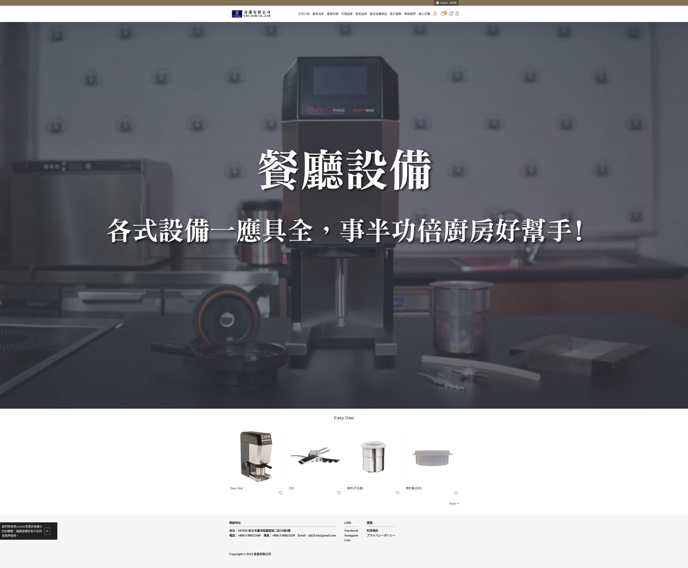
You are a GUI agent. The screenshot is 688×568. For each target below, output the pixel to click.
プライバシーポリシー (381, 535)
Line (347, 540)
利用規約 (372, 530)
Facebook (351, 530)
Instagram (351, 535)
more (452, 503)
